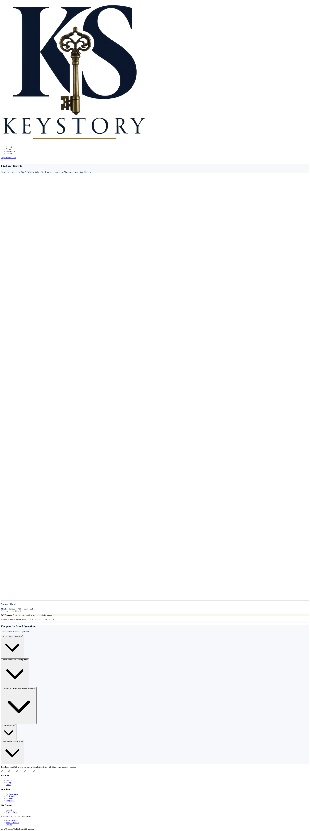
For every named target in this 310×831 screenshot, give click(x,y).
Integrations (10, 151)
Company (4, 228)
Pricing (8, 149)
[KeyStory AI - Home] (74, 143)
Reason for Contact (9, 255)
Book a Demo (11, 158)
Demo (8, 785)
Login (3, 158)
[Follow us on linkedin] (12, 771)
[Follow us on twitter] (4, 771)
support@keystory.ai (46, 619)
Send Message (7, 601)
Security (9, 825)
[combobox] (23, 250)
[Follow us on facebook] (28, 771)
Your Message (7, 264)
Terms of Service (12, 823)
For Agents (10, 798)
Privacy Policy (11, 820)
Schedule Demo (12, 812)
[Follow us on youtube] (20, 771)
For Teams (10, 796)
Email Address (7, 206)
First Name (5, 190)
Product (9, 147)
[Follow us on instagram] (37, 771)
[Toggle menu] (2, 160)
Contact (9, 153)
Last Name (5, 194)
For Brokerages (12, 794)
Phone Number (7, 217)
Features (9, 780)
